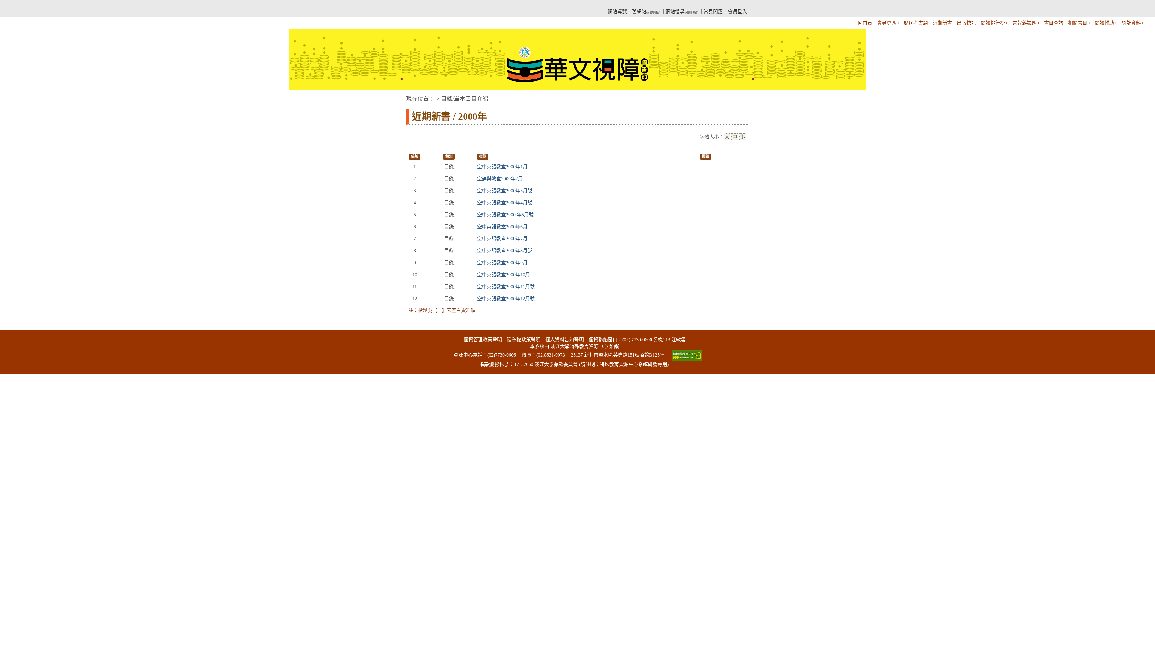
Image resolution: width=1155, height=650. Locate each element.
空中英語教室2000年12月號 (506, 298)
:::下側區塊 (11, 325)
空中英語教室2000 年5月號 (505, 214)
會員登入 (737, 11)
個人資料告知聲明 (564, 339)
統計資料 (1131, 23)
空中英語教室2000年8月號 (504, 250)
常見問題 (713, 11)
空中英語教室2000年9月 (502, 262)
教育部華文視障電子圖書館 (459, 4)
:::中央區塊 (11, 95)
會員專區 (886, 23)
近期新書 (942, 23)
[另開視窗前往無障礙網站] (686, 355)
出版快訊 (966, 23)
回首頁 (865, 23)
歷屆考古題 (916, 23)
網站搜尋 (681, 11)
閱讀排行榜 (993, 23)
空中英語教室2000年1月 (502, 166)
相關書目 (1077, 23)
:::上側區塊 (417, 4)
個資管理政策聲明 (483, 339)
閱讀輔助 (1104, 23)
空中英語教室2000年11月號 (506, 286)
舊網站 (646, 11)
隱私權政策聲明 (524, 339)
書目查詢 (1053, 23)
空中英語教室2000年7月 (502, 238)
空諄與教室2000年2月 (500, 178)
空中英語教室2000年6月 (502, 226)
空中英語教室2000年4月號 (504, 202)
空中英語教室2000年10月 (503, 274)
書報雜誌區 (1024, 23)
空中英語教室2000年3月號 (504, 190)
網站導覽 (617, 11)
